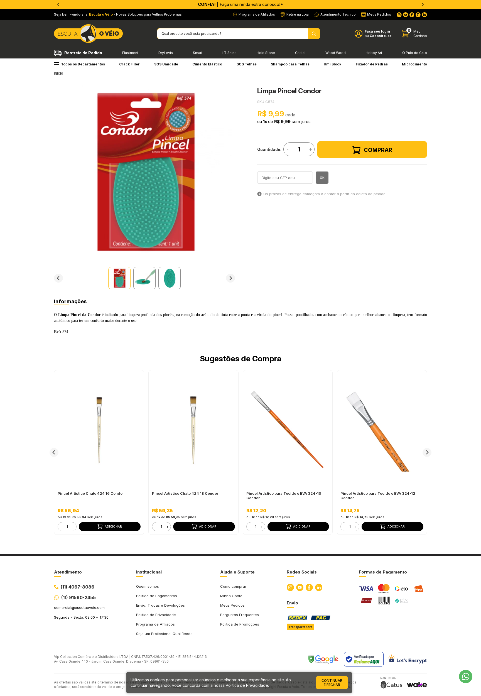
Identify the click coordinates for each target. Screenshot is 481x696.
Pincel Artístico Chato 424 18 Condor (185, 493)
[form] (67, 526)
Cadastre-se (381, 36)
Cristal (300, 53)
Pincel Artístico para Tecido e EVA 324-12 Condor (377, 495)
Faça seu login (377, 31)
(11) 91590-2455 (78, 597)
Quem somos (147, 586)
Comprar (378, 150)
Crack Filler (129, 64)
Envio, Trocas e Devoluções (160, 605)
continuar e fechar (332, 682)
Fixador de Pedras (372, 64)
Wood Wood (335, 53)
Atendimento (68, 572)
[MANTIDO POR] (391, 684)
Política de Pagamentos (156, 596)
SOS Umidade (166, 64)
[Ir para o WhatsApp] (465, 676)
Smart (197, 53)
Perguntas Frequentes (239, 614)
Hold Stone (266, 53)
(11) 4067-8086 (77, 587)
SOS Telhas (247, 64)
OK (322, 178)
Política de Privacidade (156, 614)
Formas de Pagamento (383, 572)
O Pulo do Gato (414, 53)
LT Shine (229, 53)
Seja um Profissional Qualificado (164, 633)
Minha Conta (231, 596)
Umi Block (332, 64)
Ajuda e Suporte (237, 572)
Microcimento (414, 64)
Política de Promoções (239, 624)
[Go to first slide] (422, 4)
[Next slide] (230, 278)
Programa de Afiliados (155, 624)
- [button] (61, 526)
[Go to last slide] (58, 278)
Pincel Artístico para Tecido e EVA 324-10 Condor (283, 495)
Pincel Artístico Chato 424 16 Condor (91, 493)
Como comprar (233, 586)
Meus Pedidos (232, 605)
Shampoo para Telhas (290, 64)
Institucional (149, 572)
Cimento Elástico (207, 64)
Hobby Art (374, 53)
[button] (119, 278)
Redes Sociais (302, 572)
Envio (292, 603)
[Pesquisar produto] (314, 33)
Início (58, 73)
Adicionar (113, 526)
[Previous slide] (58, 4)
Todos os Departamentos (83, 64)
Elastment (130, 53)
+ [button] (73, 526)
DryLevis (165, 53)
